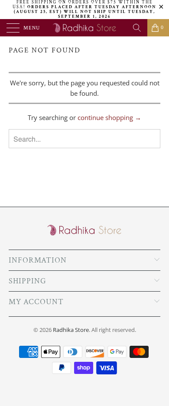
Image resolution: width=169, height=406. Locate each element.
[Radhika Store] (84, 27)
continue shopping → (109, 117)
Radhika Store (71, 330)
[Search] (137, 27)
